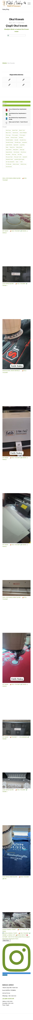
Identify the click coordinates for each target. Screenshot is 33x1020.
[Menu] (28, 3)
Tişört (17, 161)
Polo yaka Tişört (9, 157)
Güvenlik (16, 140)
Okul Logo (14, 154)
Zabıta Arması (23, 164)
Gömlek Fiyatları (14, 137)
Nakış (7, 147)
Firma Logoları (15, 135)
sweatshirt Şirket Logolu (19, 159)
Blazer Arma (8, 132)
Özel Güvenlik (9, 166)
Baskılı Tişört (15, 130)
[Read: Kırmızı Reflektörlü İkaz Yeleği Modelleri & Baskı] (6, 110)
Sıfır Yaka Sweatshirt (10, 161)
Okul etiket (8, 154)
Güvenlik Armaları (9, 142)
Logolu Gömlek (9, 144)
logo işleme (24, 142)
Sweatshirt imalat (9, 159)
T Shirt (21, 161)
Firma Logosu (22, 135)
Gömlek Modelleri (9, 140)
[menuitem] (24, 3)
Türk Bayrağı (8, 164)
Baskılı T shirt (22, 130)
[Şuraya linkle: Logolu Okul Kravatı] (9, 84)
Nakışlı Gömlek (9, 152)
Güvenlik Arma (23, 140)
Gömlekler (21, 137)
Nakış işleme (15, 149)
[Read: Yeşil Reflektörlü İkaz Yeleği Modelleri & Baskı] (6, 114)
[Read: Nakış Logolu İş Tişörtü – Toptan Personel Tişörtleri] (6, 122)
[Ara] (24, 3)
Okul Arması (23, 152)
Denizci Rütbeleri (23, 132)
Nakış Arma (12, 147)
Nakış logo (22, 149)
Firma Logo (8, 135)
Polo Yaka (20, 154)
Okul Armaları (16, 152)
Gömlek (7, 137)
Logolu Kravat (21, 22)
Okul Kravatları (11, 63)
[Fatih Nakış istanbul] (13, 3)
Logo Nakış (22, 144)
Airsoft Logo (8, 130)
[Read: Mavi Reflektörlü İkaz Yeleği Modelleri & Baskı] (6, 118)
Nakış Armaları (19, 147)
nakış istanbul (8, 149)
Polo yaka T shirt (17, 157)
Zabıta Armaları (16, 164)
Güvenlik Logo (18, 142)
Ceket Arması (15, 132)
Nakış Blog (5, 9)
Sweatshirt (25, 157)
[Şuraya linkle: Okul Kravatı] (9, 79)
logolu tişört (16, 144)
